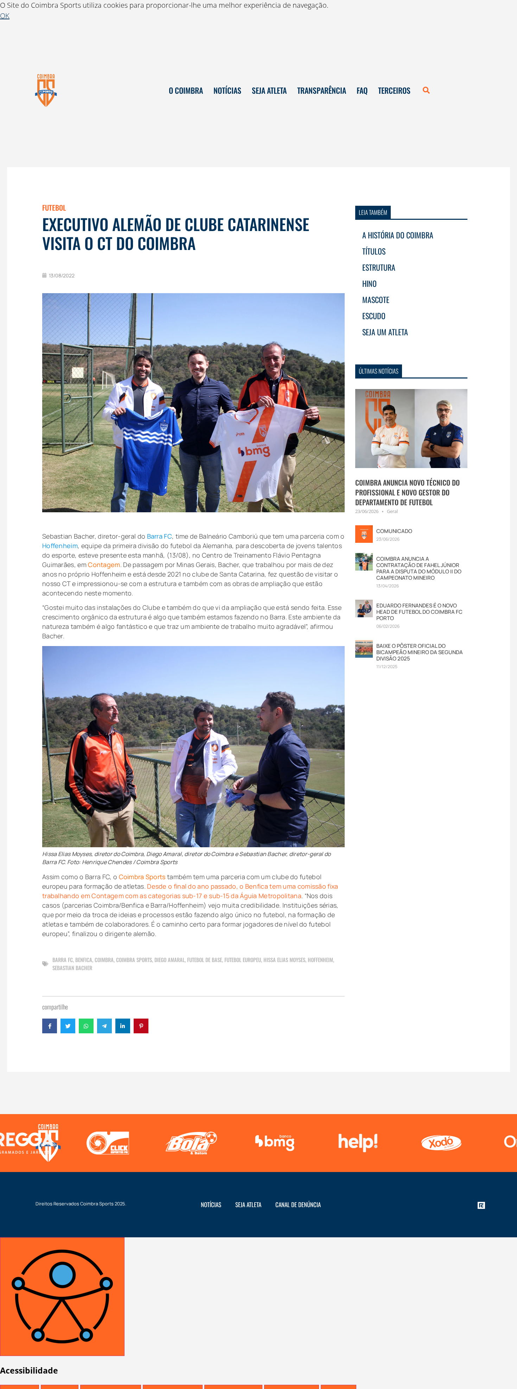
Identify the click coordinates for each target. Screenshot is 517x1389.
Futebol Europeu (242, 959)
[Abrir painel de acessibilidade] (62, 1296)
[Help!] (272, 1143)
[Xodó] (356, 1143)
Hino (369, 283)
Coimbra (104, 959)
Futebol (54, 207)
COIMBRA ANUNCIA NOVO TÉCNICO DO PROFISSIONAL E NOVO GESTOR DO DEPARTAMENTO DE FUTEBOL (407, 492)
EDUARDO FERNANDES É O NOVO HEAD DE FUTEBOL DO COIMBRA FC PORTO (419, 612)
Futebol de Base (204, 959)
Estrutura (378, 267)
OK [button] (4, 15)
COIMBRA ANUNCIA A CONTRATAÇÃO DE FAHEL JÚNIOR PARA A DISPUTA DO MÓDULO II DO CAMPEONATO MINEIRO (418, 568)
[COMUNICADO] (364, 533)
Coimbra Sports (134, 959)
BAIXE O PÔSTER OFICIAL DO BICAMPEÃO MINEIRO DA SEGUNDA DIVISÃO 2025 (419, 652)
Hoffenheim (320, 959)
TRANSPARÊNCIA (321, 90)
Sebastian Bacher (72, 968)
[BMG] (189, 1143)
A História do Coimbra (397, 235)
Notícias (211, 1204)
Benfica (83, 959)
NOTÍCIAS (227, 90)
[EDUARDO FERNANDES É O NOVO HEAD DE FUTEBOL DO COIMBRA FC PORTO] (364, 607)
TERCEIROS (394, 90)
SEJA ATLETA (269, 90)
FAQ (362, 90)
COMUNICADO (394, 531)
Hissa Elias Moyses (284, 959)
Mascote (375, 299)
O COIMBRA (186, 90)
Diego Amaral (169, 959)
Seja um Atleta (385, 331)
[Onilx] (439, 1143)
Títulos (373, 251)
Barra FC (62, 959)
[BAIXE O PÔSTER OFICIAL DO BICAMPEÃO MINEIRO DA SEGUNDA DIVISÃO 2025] (364, 648)
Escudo (373, 315)
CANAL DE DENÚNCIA (298, 1204)
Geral (392, 511)
